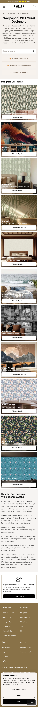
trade (22, 626)
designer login (25, 647)
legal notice (6, 617)
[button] (34, 6)
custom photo (25, 617)
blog (22, 631)
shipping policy (7, 631)
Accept (19, 701)
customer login (26, 652)
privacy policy (7, 622)
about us (5, 656)
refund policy (7, 626)
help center (6, 647)
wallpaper (23, 613)
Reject (19, 695)
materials (23, 622)
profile (4, 661)
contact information (9, 635)
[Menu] (4, 6)
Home (3, 13)
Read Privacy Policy (19, 689)
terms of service (8, 613)
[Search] (33, 51)
